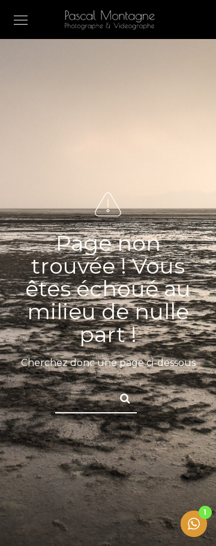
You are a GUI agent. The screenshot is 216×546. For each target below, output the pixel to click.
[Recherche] (120, 396)
